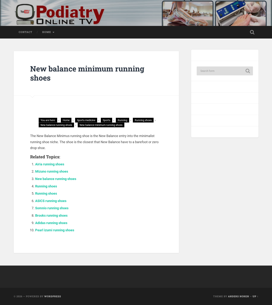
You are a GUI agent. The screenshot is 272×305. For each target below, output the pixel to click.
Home (46, 32)
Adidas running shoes (51, 223)
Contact (25, 32)
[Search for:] (225, 70)
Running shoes (46, 186)
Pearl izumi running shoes (54, 230)
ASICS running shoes (50, 201)
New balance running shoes (55, 179)
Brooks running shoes (51, 215)
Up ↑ (255, 296)
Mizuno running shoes (51, 171)
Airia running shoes (49, 164)
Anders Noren (238, 296)
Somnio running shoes (51, 208)
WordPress (52, 296)
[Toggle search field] (252, 32)
